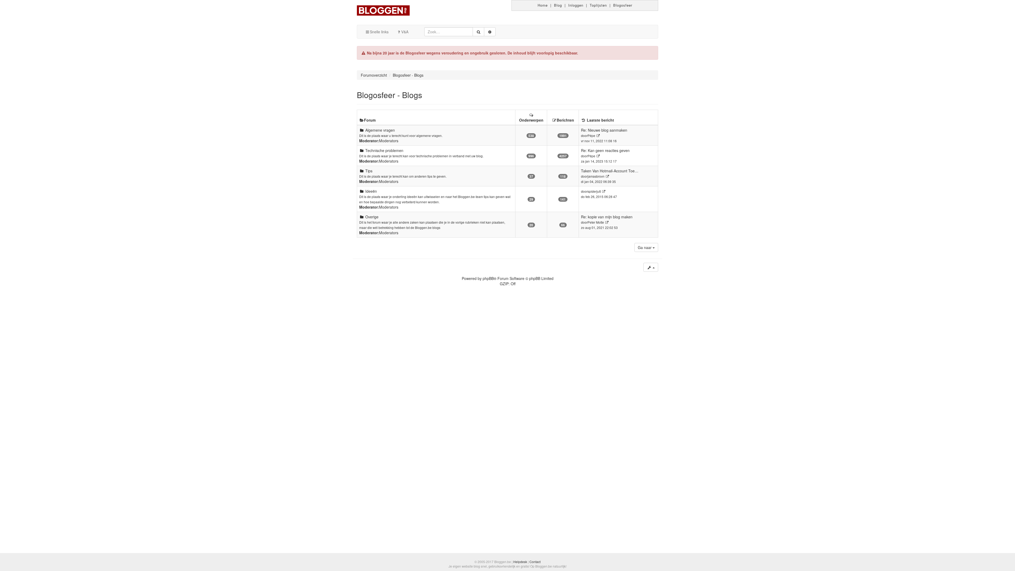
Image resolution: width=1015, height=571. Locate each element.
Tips (368, 170)
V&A (404, 31)
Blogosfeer (622, 5)
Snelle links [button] (379, 31)
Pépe (591, 135)
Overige (372, 216)
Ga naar (645, 247)
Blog (558, 5)
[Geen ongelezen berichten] (361, 130)
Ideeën (371, 191)
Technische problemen (384, 150)
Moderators (388, 140)
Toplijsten (598, 5)
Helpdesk (520, 561)
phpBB (488, 278)
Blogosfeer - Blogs (389, 94)
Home (543, 5)
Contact (535, 561)
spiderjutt (594, 191)
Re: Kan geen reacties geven (605, 150)
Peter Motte (596, 222)
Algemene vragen (380, 130)
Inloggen (575, 5)
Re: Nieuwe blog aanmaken (604, 130)
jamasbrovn (596, 176)
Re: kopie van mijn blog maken (607, 216)
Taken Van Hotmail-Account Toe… (609, 170)
